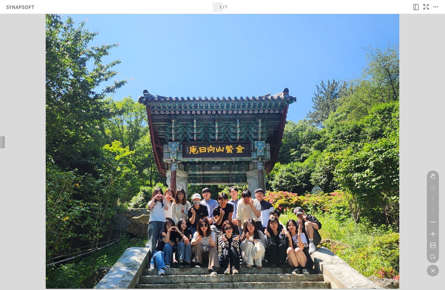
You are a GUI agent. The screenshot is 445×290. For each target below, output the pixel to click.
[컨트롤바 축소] (433, 270)
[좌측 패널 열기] (416, 7)
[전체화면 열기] (426, 7)
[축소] (433, 222)
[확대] (433, 234)
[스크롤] (433, 176)
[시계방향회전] (433, 257)
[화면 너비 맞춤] (433, 245)
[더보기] (435, 7)
